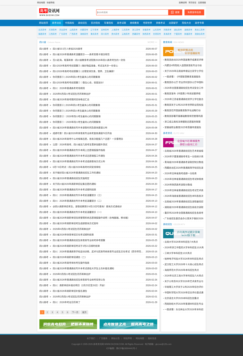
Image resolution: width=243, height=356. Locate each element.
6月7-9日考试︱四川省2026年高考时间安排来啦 (77, 167)
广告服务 (103, 338)
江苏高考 (126, 30)
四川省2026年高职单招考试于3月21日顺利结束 (76, 246)
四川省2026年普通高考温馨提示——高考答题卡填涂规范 (81, 54)
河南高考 (167, 30)
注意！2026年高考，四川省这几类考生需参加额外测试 (80, 144)
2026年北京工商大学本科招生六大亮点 (184, 275)
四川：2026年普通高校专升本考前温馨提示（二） (78, 201)
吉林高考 (105, 30)
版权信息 (152, 338)
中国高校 (69, 23)
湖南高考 (188, 30)
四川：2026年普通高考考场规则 (69, 88)
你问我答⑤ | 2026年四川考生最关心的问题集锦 (76, 77)
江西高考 (53, 34)
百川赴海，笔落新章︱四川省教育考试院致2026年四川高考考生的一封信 (89, 60)
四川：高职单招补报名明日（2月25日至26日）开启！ (79, 285)
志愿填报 (202, 2)
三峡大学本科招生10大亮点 (178, 253)
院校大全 (186, 23)
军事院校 (108, 23)
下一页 (75, 312)
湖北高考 (178, 30)
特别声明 (127, 338)
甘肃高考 (157, 34)
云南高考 (126, 34)
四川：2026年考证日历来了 (66, 302)
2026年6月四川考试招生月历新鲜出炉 (72, 94)
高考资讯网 (98, 344)
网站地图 (41, 2)
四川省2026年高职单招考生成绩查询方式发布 (75, 223)
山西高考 (73, 30)
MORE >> (152, 42)
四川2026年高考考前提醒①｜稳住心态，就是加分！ (79, 82)
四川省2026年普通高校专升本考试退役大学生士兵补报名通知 (83, 268)
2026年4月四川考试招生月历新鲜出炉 (72, 229)
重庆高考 (94, 34)
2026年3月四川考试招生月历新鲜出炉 (72, 274)
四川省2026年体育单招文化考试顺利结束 (73, 234)
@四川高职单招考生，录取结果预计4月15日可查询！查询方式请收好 (87, 206)
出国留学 (173, 23)
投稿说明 (183, 2)
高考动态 (56, 23)
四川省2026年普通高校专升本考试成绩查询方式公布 (79, 161)
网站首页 (43, 23)
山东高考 (157, 30)
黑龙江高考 (200, 30)
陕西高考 (146, 34)
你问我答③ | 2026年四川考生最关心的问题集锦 (76, 111)
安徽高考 (146, 30)
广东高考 (63, 34)
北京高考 (42, 30)
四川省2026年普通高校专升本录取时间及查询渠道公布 (80, 127)
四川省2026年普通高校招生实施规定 (71, 178)
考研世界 (147, 23)
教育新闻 (167, 42)
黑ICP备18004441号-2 (126, 348)
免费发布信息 (194, 12)
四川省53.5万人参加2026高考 (67, 49)
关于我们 (91, 338)
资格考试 (160, 23)
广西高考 (73, 34)
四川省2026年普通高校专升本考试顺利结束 (74, 189)
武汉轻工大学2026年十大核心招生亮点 (184, 264)
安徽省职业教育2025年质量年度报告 (183, 127)
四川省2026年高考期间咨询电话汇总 (71, 99)
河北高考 (63, 30)
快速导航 (51, 2)
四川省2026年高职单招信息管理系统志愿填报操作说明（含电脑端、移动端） (91, 218)
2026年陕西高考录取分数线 (178, 184)
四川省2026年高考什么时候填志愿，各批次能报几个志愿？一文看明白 (88, 139)
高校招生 (82, 23)
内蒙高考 (84, 30)
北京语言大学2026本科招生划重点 (182, 298)
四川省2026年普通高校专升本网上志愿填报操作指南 (79, 150)
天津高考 (53, 30)
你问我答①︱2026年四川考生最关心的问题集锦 (77, 122)
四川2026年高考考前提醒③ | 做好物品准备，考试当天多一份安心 (85, 65)
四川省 (42, 42)
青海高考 (167, 34)
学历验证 (192, 2)
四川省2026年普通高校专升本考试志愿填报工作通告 (79, 156)
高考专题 (199, 23)
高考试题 (121, 23)
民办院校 (95, 23)
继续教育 (134, 23)
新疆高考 (188, 34)
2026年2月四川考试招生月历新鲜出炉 (72, 296)
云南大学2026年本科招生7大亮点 (181, 242)
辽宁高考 (94, 30)
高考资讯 (167, 133)
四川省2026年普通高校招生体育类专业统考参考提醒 (79, 240)
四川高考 (105, 34)
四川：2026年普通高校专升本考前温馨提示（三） (78, 195)
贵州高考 (115, 34)
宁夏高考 (178, 34)
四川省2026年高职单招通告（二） (70, 257)
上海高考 (115, 30)
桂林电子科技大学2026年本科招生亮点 (184, 259)
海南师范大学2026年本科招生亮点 (182, 270)
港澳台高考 (200, 34)
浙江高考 (136, 30)
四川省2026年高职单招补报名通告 (70, 291)
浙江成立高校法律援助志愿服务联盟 (183, 122)
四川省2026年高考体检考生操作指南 (71, 263)
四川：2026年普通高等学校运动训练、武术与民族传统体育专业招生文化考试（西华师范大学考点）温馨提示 (99, 251)
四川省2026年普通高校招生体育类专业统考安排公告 (79, 280)
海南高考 (84, 34)
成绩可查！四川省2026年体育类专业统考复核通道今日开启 (82, 133)
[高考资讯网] (49, 12)
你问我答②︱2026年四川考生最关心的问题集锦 (77, 116)
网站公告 (115, 338)
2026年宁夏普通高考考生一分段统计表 (184, 156)
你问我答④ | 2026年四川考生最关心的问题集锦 (76, 105)
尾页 (84, 312)
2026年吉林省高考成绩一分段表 (181, 173)
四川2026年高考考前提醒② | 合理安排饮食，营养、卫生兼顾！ (84, 71)
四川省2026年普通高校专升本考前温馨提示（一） (78, 212)
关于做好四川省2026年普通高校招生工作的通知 (77, 173)
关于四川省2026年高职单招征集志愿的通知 (74, 184)
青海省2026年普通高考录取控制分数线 (184, 162)
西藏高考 (136, 34)
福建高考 (42, 34)
